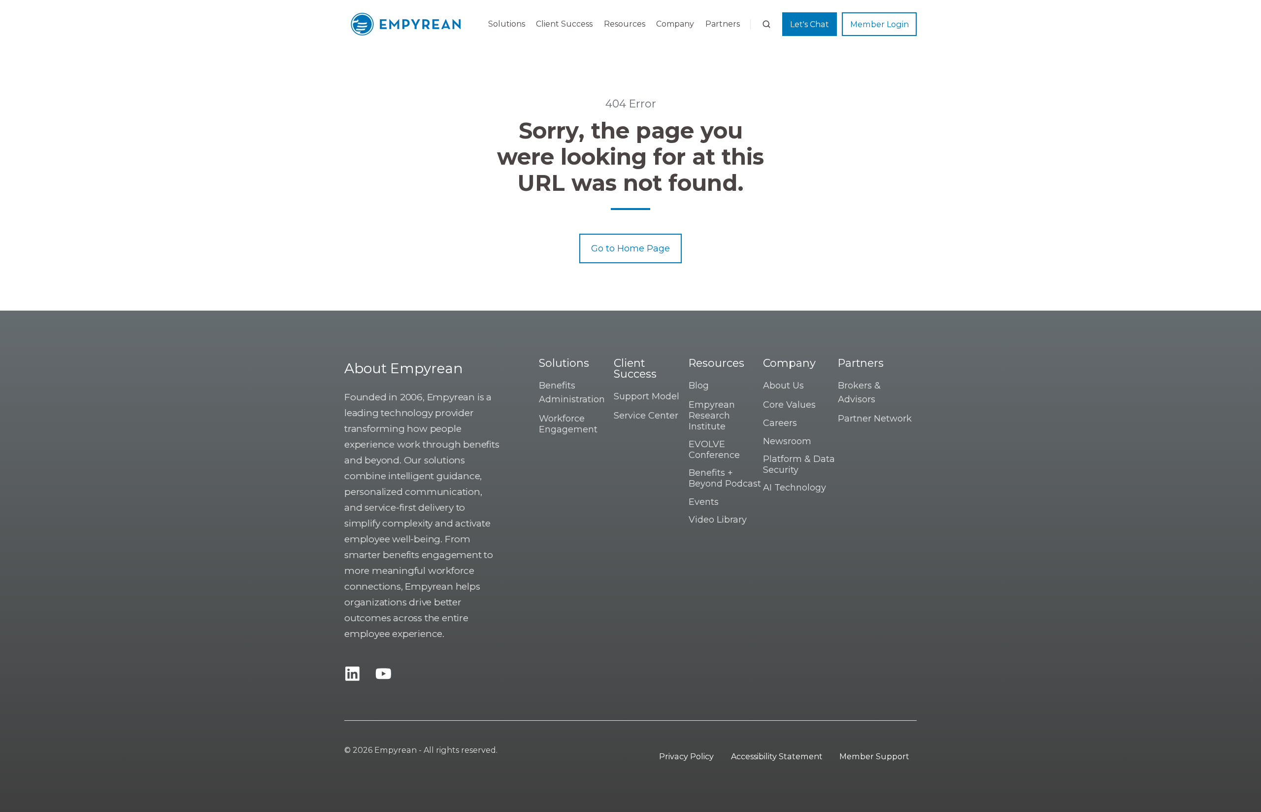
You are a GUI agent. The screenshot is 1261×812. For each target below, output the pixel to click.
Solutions (506, 24)
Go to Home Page (630, 248)
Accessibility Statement (777, 756)
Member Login (879, 24)
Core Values (789, 404)
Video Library (718, 519)
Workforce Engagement (568, 424)
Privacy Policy (686, 756)
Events (704, 501)
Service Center (646, 415)
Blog (699, 385)
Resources (624, 24)
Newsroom (787, 441)
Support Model (646, 396)
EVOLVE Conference (714, 449)
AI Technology (794, 487)
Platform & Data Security (799, 464)
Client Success (564, 24)
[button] (766, 24)
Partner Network (875, 418)
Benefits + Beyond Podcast (725, 478)
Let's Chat (809, 24)
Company (675, 24)
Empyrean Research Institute (712, 415)
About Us (783, 385)
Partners (722, 24)
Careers (780, 423)
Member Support (874, 756)
